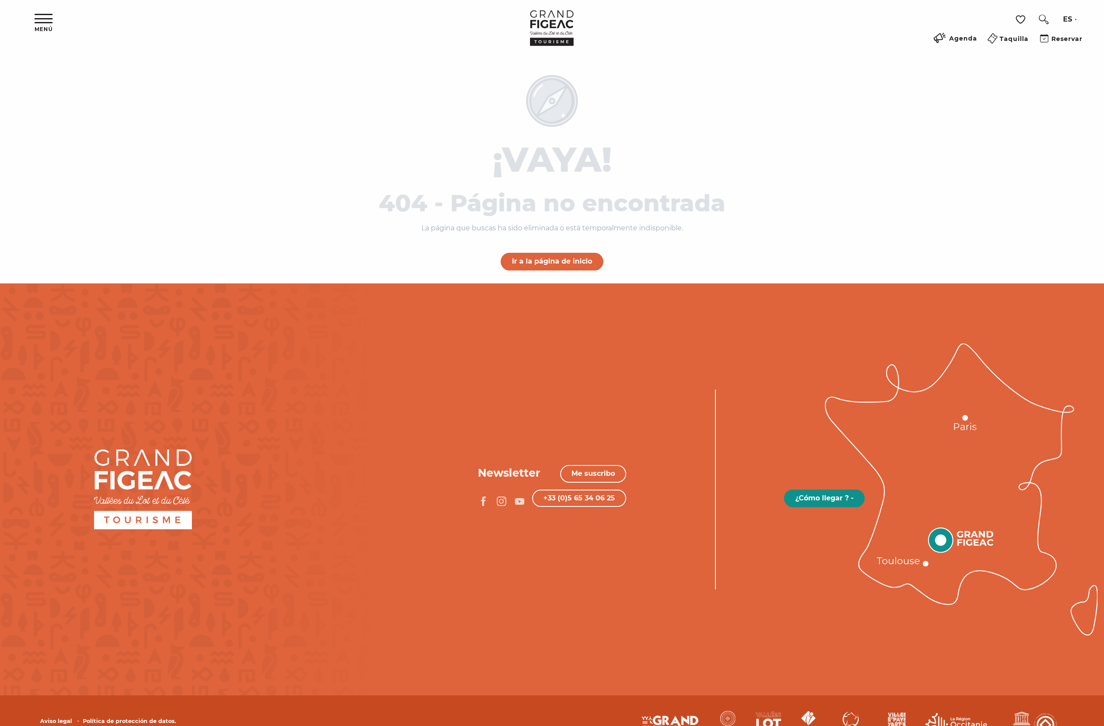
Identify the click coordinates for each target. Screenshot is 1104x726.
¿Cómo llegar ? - (824, 498)
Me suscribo (593, 473)
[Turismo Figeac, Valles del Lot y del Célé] (552, 34)
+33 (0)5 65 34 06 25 (579, 498)
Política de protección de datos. (129, 721)
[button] (1043, 19)
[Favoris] (1022, 19)
